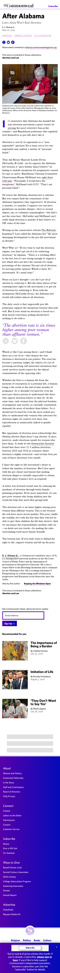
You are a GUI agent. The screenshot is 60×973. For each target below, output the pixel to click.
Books (37, 940)
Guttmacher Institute (42, 443)
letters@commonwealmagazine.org (41, 47)
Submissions (9, 820)
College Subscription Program (17, 881)
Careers (6, 824)
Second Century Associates (15, 872)
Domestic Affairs (23, 35)
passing (12, 127)
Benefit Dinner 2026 (12, 867)
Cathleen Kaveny (40, 651)
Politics (27, 940)
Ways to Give (11, 862)
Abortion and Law (10, 57)
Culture (47, 940)
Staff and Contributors (13, 787)
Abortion (7, 35)
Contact (6, 811)
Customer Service (11, 829)
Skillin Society (9, 876)
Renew (6, 844)
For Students (9, 853)
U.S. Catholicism (42, 35)
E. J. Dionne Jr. (8, 27)
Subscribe (53, 6)
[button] (4, 43)
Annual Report (9, 895)
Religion (15, 940)
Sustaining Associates (13, 886)
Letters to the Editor (12, 815)
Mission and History (12, 773)
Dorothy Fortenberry (42, 676)
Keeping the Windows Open (37, 583)
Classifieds (8, 909)
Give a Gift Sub (10, 848)
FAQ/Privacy (9, 796)
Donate (6, 890)
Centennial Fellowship (13, 778)
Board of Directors (11, 791)
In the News (8, 782)
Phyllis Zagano (39, 708)
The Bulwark (48, 230)
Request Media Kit (11, 914)
